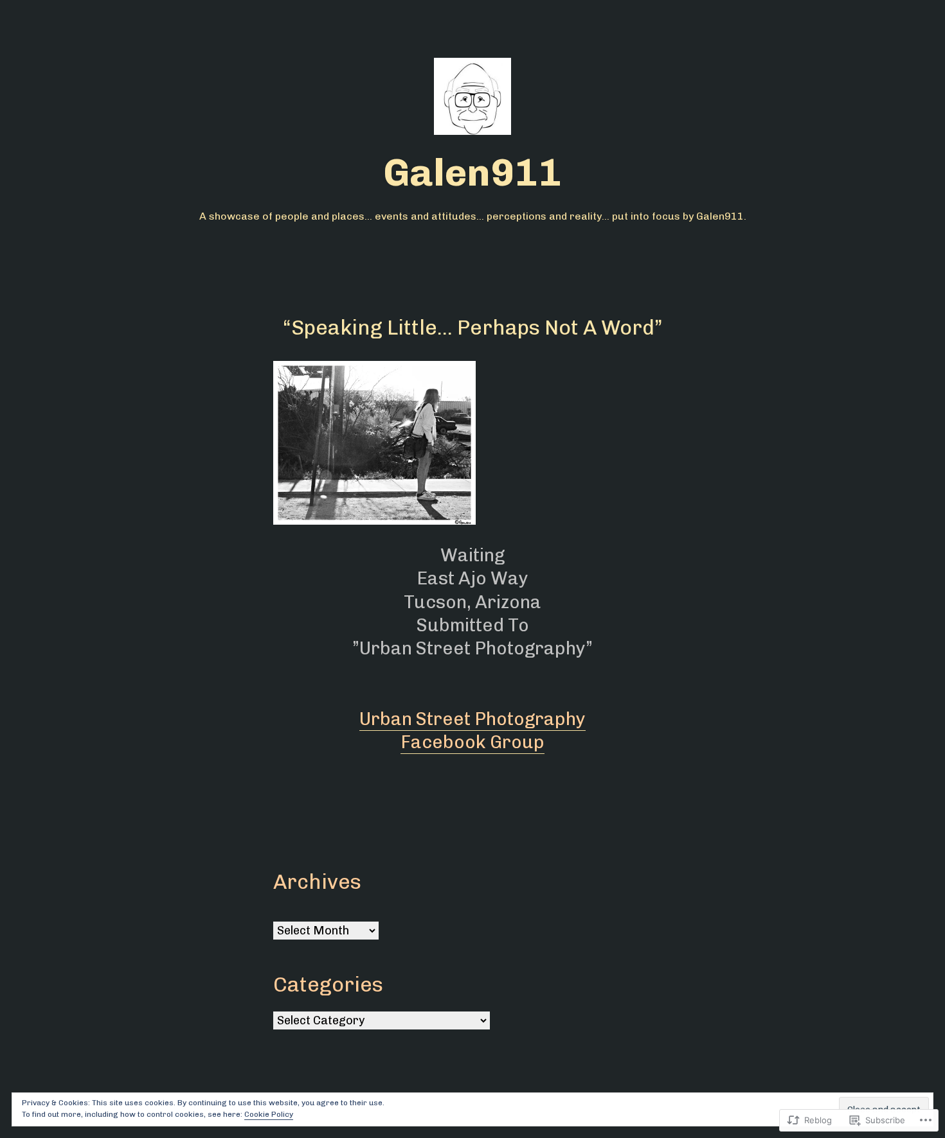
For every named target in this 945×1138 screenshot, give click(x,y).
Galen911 (472, 172)
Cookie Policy (268, 1114)
